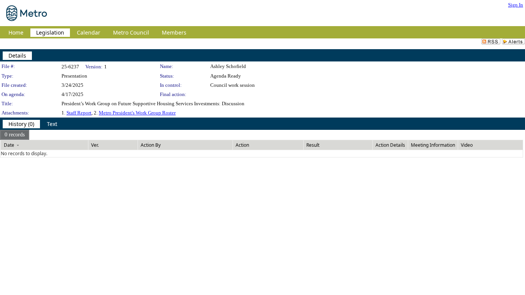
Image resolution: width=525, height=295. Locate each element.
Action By (151, 145)
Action (242, 145)
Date (9, 145)
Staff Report (78, 113)
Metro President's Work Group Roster (137, 113)
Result (312, 145)
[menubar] (14, 135)
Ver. (95, 145)
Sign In (515, 5)
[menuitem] (14, 134)
